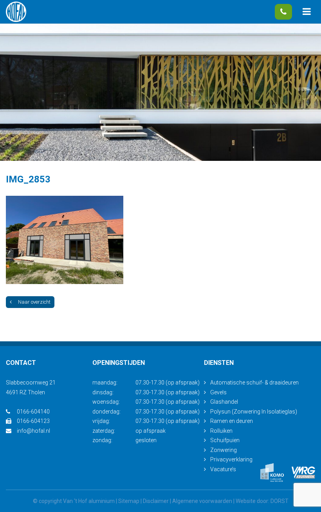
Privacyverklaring (231, 459)
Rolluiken (221, 431)
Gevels (218, 392)
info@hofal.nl (33, 431)
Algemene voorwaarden (202, 501)
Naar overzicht (34, 302)
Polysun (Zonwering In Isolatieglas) (253, 411)
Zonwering (223, 450)
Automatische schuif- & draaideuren (254, 382)
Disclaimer (156, 501)
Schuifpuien (225, 440)
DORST (280, 501)
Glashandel (224, 402)
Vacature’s (223, 469)
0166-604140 (283, 12)
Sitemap (128, 501)
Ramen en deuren (231, 421)
